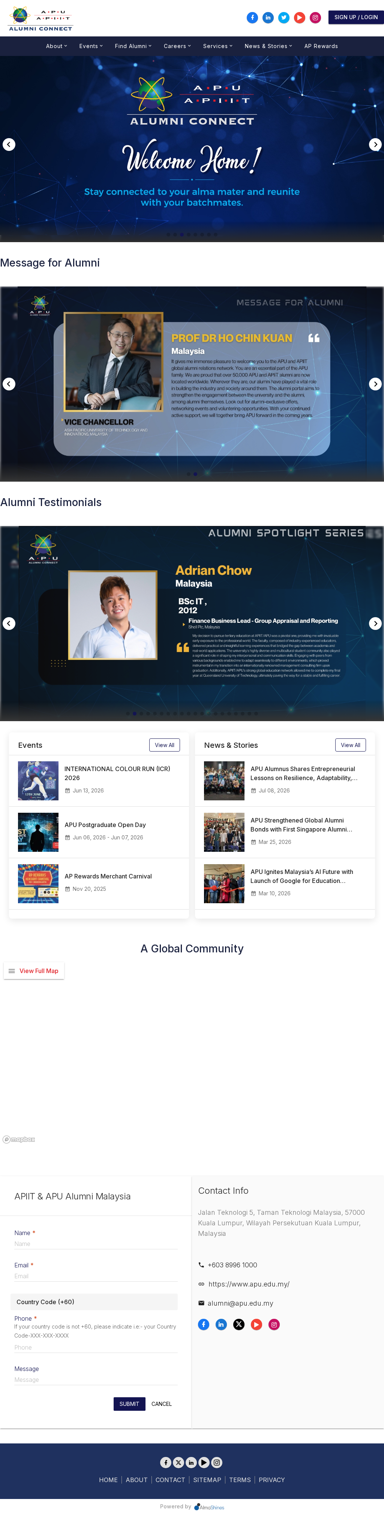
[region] (192, 1052)
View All (164, 745)
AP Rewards (321, 46)
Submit (130, 1404)
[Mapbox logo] (18, 1139)
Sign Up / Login (356, 17)
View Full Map (39, 971)
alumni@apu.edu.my (240, 1303)
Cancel (162, 1404)
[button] (168, 235)
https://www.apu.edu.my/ (249, 1284)
